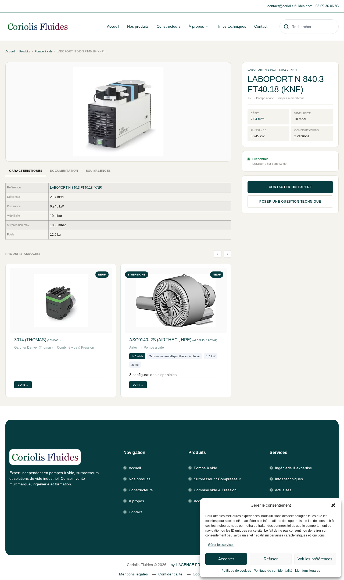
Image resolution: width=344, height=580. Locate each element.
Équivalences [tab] (98, 170)
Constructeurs (169, 26)
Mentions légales (307, 570)
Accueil (113, 26)
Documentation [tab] (64, 170)
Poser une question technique (290, 201)
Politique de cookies (236, 570)
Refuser (271, 559)
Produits (24, 51)
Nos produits (138, 26)
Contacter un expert (290, 187)
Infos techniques (232, 26)
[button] (333, 505)
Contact (260, 26)
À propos (196, 26)
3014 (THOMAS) (37, 340)
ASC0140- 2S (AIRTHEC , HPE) (173, 340)
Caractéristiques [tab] (25, 170)
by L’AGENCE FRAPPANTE (194, 565)
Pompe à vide (43, 51)
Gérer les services (221, 545)
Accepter (226, 559)
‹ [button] (217, 254)
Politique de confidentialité (273, 570)
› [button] (227, 254)
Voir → (22, 384)
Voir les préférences (315, 559)
